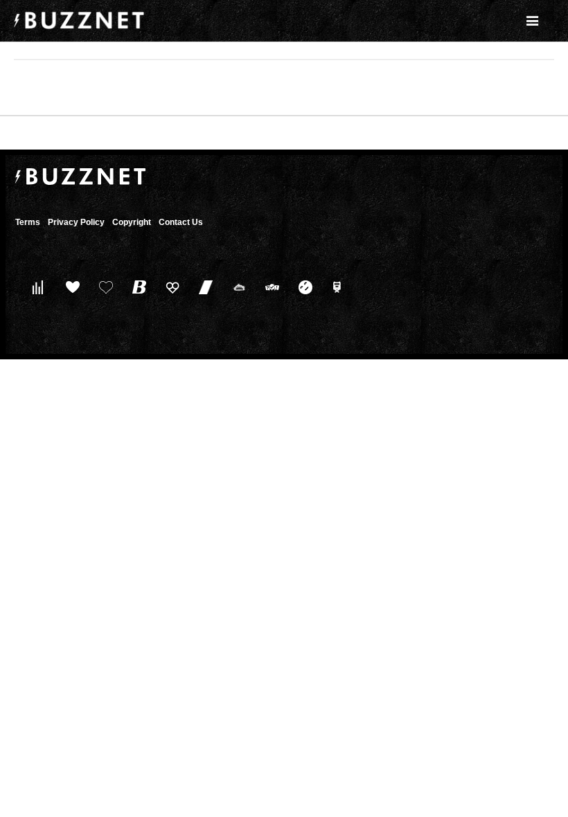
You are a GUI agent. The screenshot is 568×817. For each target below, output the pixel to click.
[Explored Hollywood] (335, 287)
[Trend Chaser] (202, 287)
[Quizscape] (269, 287)
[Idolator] (69, 287)
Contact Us (181, 222)
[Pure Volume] (36, 287)
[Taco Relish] (235, 287)
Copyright (131, 222)
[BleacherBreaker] (136, 287)
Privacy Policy (76, 222)
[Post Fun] (102, 287)
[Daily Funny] (302, 287)
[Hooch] (169, 287)
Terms (27, 222)
